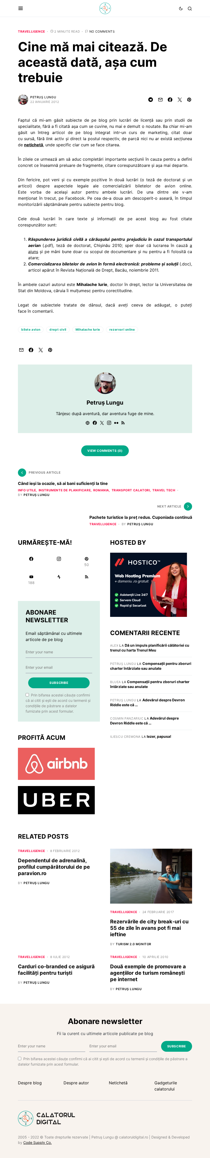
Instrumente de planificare (65, 490)
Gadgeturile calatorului (165, 1086)
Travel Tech (163, 490)
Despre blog (30, 1082)
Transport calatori (131, 490)
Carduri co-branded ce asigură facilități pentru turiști (56, 969)
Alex (114, 645)
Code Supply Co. (37, 1142)
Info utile (27, 490)
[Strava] (59, 580)
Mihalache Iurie (88, 329)
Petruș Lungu (43, 97)
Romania (101, 490)
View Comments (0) (104, 451)
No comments (102, 31)
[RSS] (86, 580)
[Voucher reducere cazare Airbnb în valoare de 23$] (56, 763)
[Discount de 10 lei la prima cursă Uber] (56, 799)
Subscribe (58, 683)
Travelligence (31, 31)
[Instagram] (59, 562)
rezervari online (122, 329)
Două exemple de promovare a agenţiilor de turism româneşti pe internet (148, 972)
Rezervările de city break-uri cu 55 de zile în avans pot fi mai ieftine (149, 927)
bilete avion (30, 329)
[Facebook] (31, 562)
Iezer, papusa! (159, 736)
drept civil (57, 329)
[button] (20, 8)
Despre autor (76, 1082)
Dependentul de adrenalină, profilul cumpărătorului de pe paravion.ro (54, 866)
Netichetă (118, 1082)
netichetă (33, 144)
